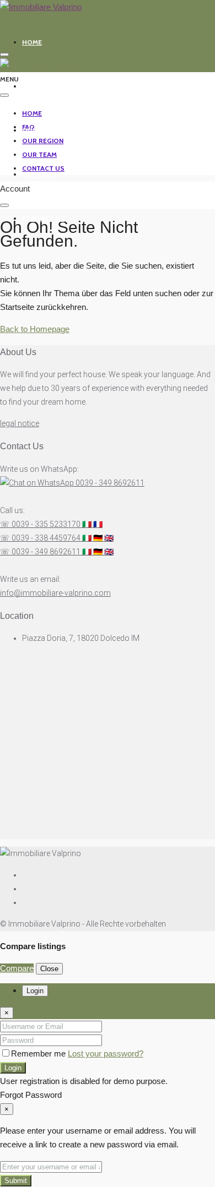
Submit (15, 1181)
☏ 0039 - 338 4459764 (57, 537)
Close (49, 969)
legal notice (19, 423)
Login (13, 1068)
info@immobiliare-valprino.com (55, 593)
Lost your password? (105, 1053)
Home (32, 42)
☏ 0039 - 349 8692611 (57, 551)
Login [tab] (35, 991)
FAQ (28, 86)
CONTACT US (43, 218)
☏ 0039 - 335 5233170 (51, 524)
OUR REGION (42, 130)
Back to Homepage (34, 329)
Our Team (39, 174)
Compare (17, 968)
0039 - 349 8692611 (109, 482)
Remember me (39, 1053)
